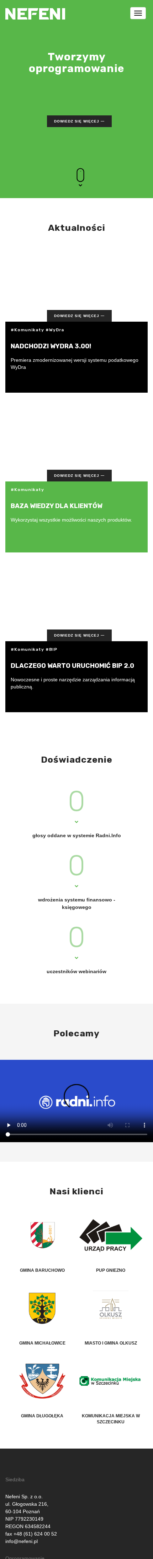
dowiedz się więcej (76, 121)
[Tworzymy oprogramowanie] (35, 9)
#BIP (51, 649)
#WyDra (55, 329)
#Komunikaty (27, 329)
